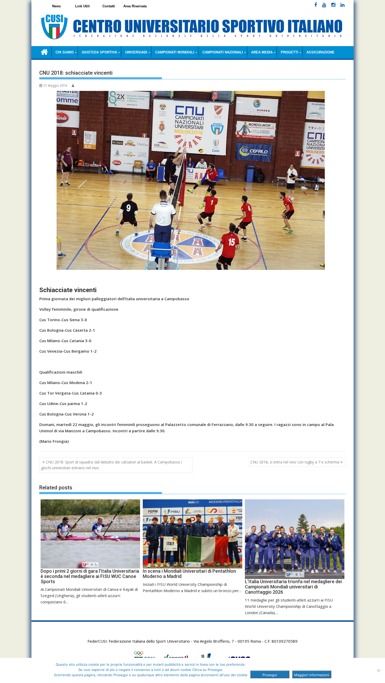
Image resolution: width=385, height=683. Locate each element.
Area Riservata (135, 6)
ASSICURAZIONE (320, 52)
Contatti (108, 6)
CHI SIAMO (65, 52)
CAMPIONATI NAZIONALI (222, 52)
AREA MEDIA (262, 52)
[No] (378, 670)
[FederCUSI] (44, 51)
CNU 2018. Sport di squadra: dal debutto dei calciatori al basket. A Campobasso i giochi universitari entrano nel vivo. (111, 465)
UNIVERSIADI (136, 52)
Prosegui (269, 675)
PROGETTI (289, 52)
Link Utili (82, 6)
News (56, 6)
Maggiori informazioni (311, 675)
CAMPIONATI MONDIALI (174, 52)
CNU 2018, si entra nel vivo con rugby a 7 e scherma (294, 462)
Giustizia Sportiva (99, 52)
